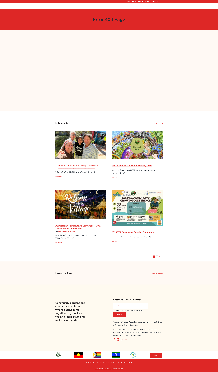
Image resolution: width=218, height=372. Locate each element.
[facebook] (114, 339)
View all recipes (157, 274)
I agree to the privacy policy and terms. (129, 310)
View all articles (157, 123)
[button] (158, 1)
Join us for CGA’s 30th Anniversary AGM (137, 143)
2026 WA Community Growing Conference (81, 143)
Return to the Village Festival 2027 (67, 231)
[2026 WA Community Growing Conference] (80, 145)
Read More (58, 176)
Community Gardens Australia (87, 168)
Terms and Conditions (103, 369)
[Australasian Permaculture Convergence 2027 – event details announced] (80, 204)
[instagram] (118, 339)
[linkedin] (122, 339)
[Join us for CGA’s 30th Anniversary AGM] (137, 145)
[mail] (126, 339)
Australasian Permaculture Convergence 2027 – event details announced (81, 202)
